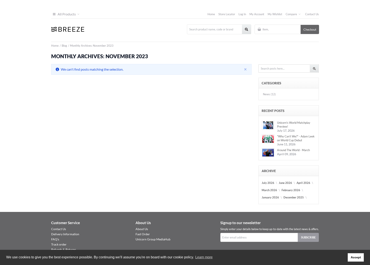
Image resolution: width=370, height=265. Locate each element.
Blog (65, 45)
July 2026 (268, 183)
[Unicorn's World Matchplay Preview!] (268, 125)
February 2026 (291, 190)
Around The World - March (293, 150)
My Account (256, 14)
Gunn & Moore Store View (309, 5)
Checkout (309, 29)
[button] (66, 14)
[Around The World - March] (268, 152)
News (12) (269, 94)
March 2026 (269, 190)
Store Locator (226, 14)
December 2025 (293, 197)
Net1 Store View (316, 5)
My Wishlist (275, 14)
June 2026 (285, 183)
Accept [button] (356, 257)
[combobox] (219, 29)
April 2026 (303, 183)
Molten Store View (313, 5)
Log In (242, 14)
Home (211, 14)
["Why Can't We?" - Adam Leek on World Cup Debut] (268, 139)
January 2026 (270, 197)
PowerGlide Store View (311, 5)
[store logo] (67, 29)
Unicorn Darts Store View (307, 5)
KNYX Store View (318, 5)
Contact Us (312, 14)
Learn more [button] (204, 257)
